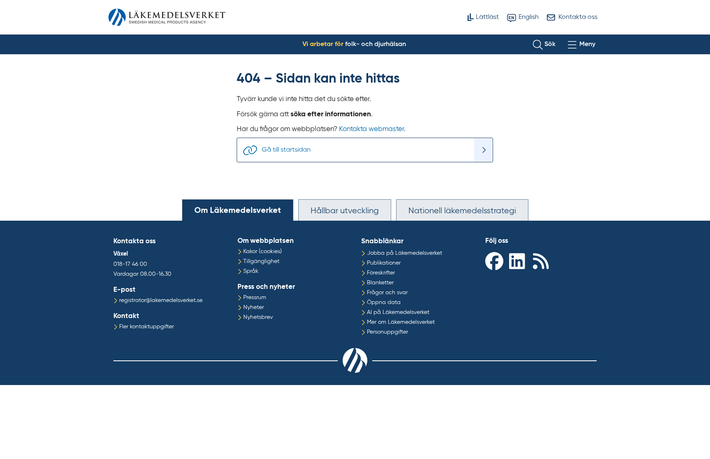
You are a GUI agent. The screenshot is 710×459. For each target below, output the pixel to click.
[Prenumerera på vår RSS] (543, 260)
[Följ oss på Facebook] (495, 260)
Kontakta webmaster (371, 129)
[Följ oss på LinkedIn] (519, 260)
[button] (544, 44)
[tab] (237, 210)
